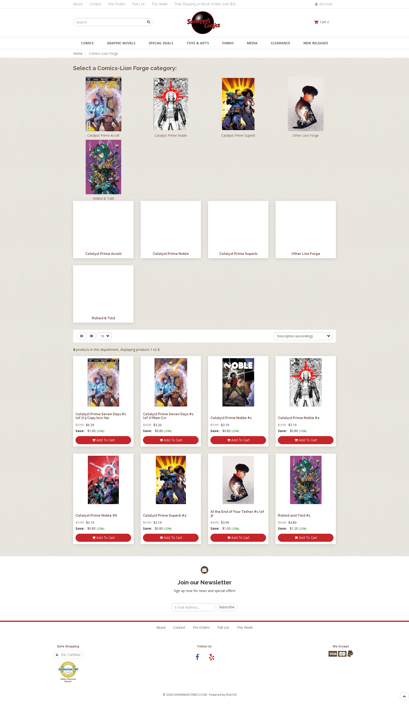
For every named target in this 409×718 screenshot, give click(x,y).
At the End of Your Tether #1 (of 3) (237, 513)
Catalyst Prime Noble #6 (96, 515)
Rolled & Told (103, 198)
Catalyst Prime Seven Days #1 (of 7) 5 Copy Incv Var (101, 416)
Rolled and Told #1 (294, 515)
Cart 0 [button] (323, 22)
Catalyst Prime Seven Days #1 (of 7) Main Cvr (168, 416)
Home (78, 53)
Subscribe (226, 607)
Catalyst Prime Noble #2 (299, 418)
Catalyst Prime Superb (238, 135)
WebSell (231, 694)
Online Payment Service (68, 680)
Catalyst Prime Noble (171, 135)
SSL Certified (69, 655)
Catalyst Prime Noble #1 (231, 418)
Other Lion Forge (306, 135)
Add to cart (105, 440)
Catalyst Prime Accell (103, 135)
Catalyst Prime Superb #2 (165, 515)
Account (325, 4)
